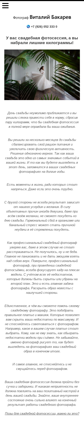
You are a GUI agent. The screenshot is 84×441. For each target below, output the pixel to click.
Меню (5, 5)
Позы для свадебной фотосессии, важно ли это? (42, 413)
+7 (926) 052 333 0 (44, 26)
